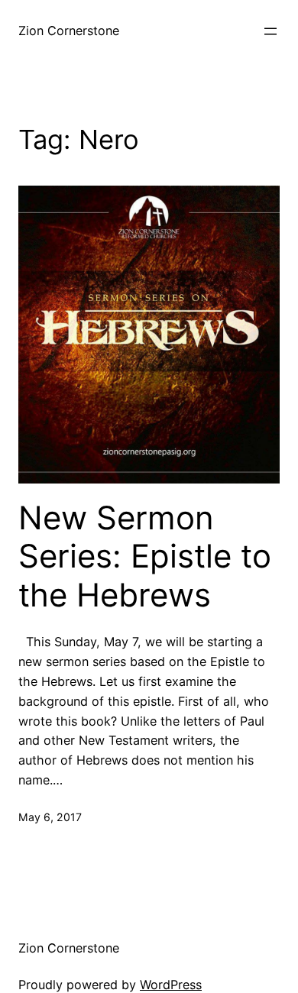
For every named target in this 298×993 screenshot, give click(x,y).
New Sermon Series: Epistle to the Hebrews (144, 556)
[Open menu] (270, 31)
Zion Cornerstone (68, 30)
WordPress (171, 984)
